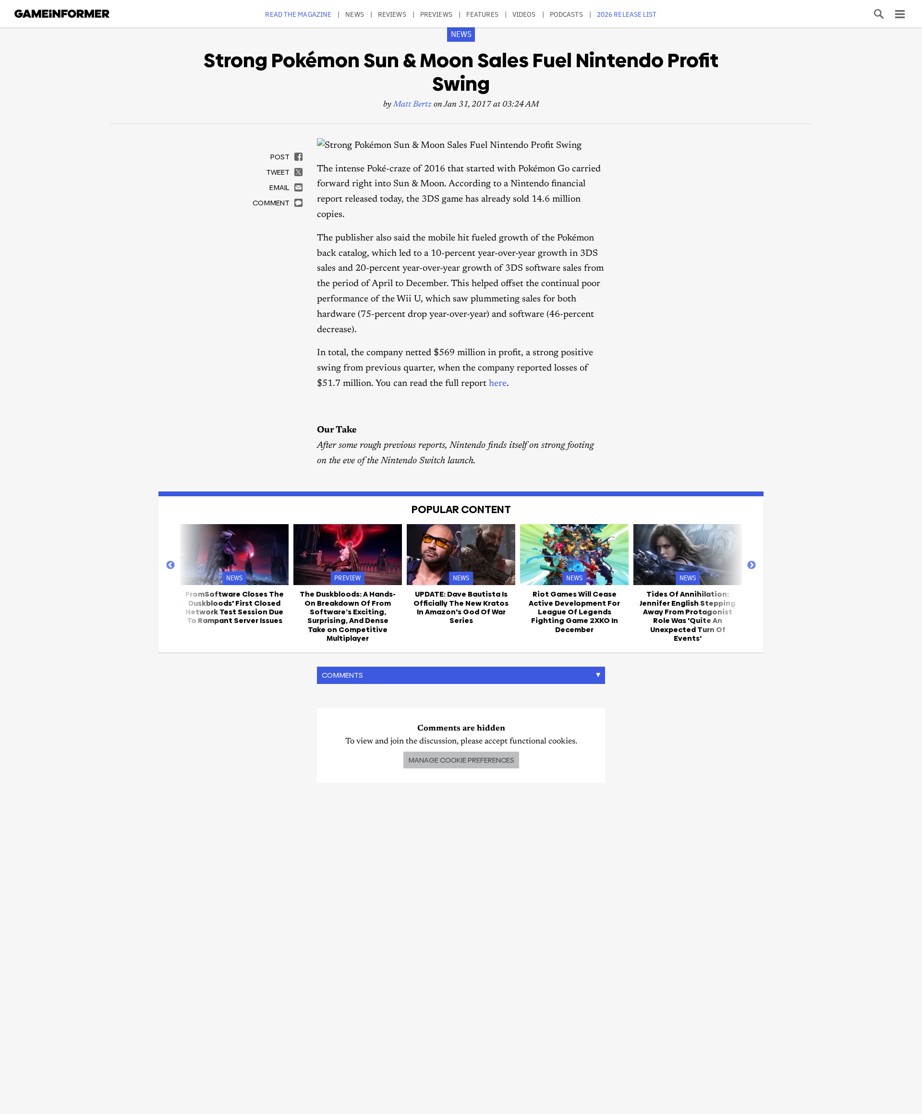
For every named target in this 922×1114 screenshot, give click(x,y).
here (498, 383)
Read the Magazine (298, 14)
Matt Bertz (412, 105)
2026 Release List (627, 14)
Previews (436, 14)
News (354, 14)
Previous (170, 565)
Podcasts (566, 14)
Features (482, 14)
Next (751, 565)
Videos (524, 14)
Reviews (392, 14)
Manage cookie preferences (461, 760)
